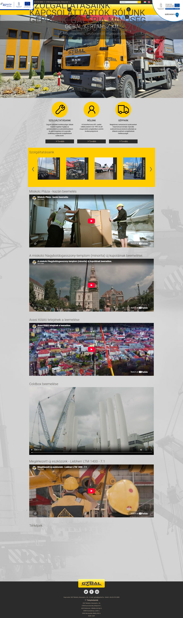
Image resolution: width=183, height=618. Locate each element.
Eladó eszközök (107, 26)
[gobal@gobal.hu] (97, 592)
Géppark (48, 18)
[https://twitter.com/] (86, 592)
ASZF (89, 616)
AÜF (93, 616)
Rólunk (128, 11)
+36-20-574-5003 (36, 2)
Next (151, 169)
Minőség (127, 18)
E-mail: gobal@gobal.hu (96, 597)
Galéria (88, 18)
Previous (33, 169)
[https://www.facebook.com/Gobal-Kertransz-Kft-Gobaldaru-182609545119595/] (91, 592)
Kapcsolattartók (69, 11)
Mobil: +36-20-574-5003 (112, 597)
